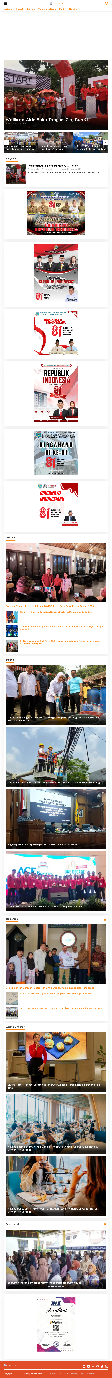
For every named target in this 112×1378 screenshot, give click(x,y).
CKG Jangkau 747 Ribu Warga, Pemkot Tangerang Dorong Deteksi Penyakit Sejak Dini (54, 1281)
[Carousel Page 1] (49, 1286)
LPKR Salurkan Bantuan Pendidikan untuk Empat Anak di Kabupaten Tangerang (89, 148)
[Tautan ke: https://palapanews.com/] (105, 919)
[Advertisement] (56, 35)
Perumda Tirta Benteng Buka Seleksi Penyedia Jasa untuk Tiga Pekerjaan (55, 994)
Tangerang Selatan (49, 169)
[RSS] (106, 1366)
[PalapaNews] (57, 3)
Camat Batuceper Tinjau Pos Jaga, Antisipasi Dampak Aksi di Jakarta (19, 148)
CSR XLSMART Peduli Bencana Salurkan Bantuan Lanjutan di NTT (56, 148)
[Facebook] (84, 1366)
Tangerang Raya (35, 169)
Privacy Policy (77, 1374)
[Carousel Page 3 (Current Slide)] (56, 1286)
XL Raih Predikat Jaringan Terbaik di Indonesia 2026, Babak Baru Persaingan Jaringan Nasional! (62, 627)
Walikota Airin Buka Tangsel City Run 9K (48, 119)
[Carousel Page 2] (52, 1286)
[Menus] (6, 3)
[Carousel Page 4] (59, 1286)
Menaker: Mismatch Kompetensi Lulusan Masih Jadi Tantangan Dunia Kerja (56, 612)
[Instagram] (93, 1366)
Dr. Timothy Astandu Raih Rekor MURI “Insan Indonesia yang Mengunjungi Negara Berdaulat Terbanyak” (59, 642)
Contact (90, 1374)
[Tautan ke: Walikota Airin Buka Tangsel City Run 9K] (56, 95)
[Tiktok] (102, 1366)
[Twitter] (88, 1366)
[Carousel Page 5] (63, 1286)
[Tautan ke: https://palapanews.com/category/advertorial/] (105, 1224)
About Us (51, 1374)
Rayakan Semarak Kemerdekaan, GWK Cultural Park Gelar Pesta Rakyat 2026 (50, 606)
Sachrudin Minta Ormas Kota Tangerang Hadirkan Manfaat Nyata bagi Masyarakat (61, 1008)
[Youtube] (97, 1366)
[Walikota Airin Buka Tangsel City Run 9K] (103, 172)
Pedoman (63, 1374)
